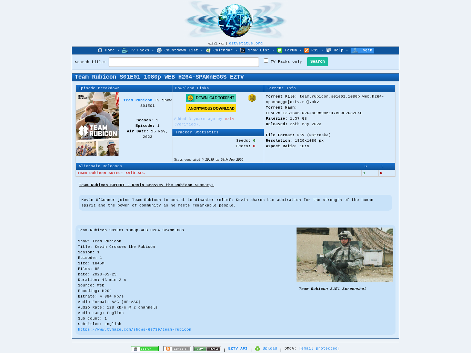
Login (366, 50)
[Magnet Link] (252, 101)
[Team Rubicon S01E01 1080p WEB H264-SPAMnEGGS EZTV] (345, 281)
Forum (291, 50)
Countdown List (181, 50)
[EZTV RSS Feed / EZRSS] (177, 350)
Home (110, 50)
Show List (259, 50)
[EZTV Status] (207, 350)
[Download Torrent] (211, 101)
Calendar (223, 50)
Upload (270, 348)
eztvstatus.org (246, 43)
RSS (315, 50)
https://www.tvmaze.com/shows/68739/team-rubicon (134, 329)
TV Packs (139, 50)
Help (338, 50)
